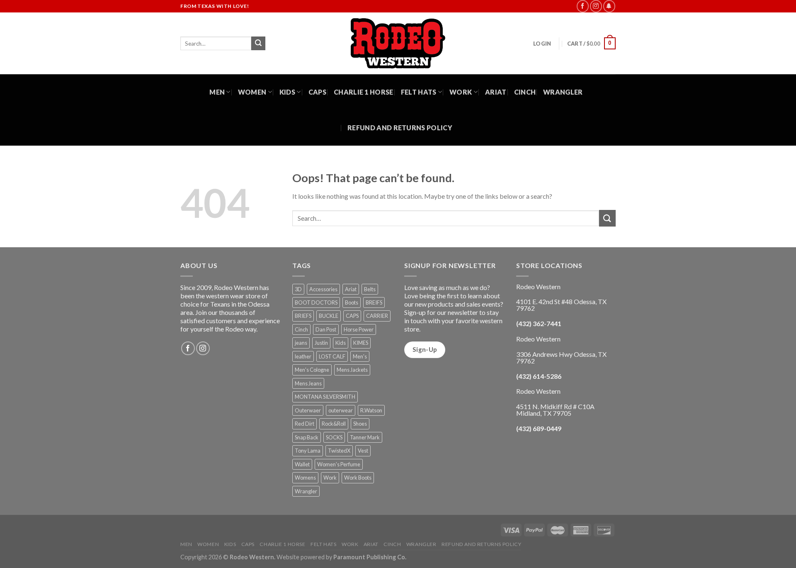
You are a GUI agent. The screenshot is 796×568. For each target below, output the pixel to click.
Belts (370, 289)
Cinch (525, 92)
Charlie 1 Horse (363, 92)
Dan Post (325, 329)
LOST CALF (332, 356)
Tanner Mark (365, 437)
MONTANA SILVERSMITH (325, 396)
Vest (363, 450)
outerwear (340, 410)
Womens (305, 477)
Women (252, 92)
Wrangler (563, 92)
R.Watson (371, 410)
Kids (287, 92)
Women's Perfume (338, 464)
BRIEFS (303, 315)
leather (303, 356)
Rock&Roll (334, 423)
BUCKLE (328, 315)
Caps (317, 92)
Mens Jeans (308, 383)
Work (460, 92)
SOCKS (334, 437)
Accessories (323, 289)
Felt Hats (419, 92)
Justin (321, 342)
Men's (360, 356)
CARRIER (377, 315)
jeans (301, 342)
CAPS (352, 315)
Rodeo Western (252, 557)
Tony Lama (307, 450)
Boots (351, 302)
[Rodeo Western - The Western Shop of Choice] (398, 43)
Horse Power (359, 329)
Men (217, 92)
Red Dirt (304, 423)
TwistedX (339, 450)
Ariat (496, 92)
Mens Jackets (352, 369)
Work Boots (357, 477)
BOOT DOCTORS (316, 302)
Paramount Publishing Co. (369, 557)
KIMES (360, 342)
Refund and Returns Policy (399, 128)
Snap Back (306, 437)
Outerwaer (308, 410)
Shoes (360, 423)
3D (298, 289)
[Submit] (258, 44)
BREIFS (374, 302)
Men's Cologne (312, 369)
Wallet (302, 464)
